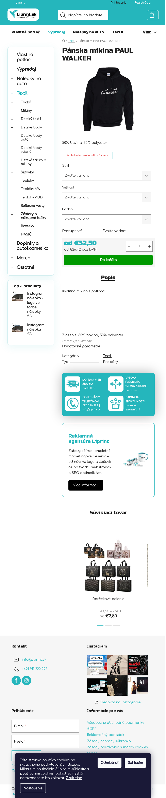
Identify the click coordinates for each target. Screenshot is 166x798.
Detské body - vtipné (32, 150)
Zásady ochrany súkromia (109, 741)
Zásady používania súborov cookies (117, 747)
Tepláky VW (30, 189)
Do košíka (108, 260)
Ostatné (25, 267)
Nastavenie (33, 788)
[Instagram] (26, 680)
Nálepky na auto (29, 81)
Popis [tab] (108, 278)
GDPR (91, 729)
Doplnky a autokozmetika (33, 246)
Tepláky (27, 180)
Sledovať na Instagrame (120, 702)
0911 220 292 (90, 405)
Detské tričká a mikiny (33, 162)
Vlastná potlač (25, 57)
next (151, 580)
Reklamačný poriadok (105, 735)
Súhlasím (135, 763)
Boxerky (27, 226)
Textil (22, 93)
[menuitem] (25, 32)
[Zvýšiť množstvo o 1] (149, 246)
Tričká (26, 102)
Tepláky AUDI (32, 197)
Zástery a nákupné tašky (33, 216)
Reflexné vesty (33, 206)
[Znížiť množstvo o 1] (129, 246)
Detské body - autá (32, 137)
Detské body (31, 127)
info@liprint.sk (91, 409)
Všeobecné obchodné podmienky (115, 723)
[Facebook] (16, 680)
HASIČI (27, 234)
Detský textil (31, 119)
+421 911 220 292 (34, 669)
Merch (23, 258)
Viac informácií (85, 485)
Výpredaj (26, 69)
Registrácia (142, 2)
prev (65, 580)
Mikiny (26, 110)
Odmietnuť (109, 763)
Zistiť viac (74, 778)
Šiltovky (27, 172)
